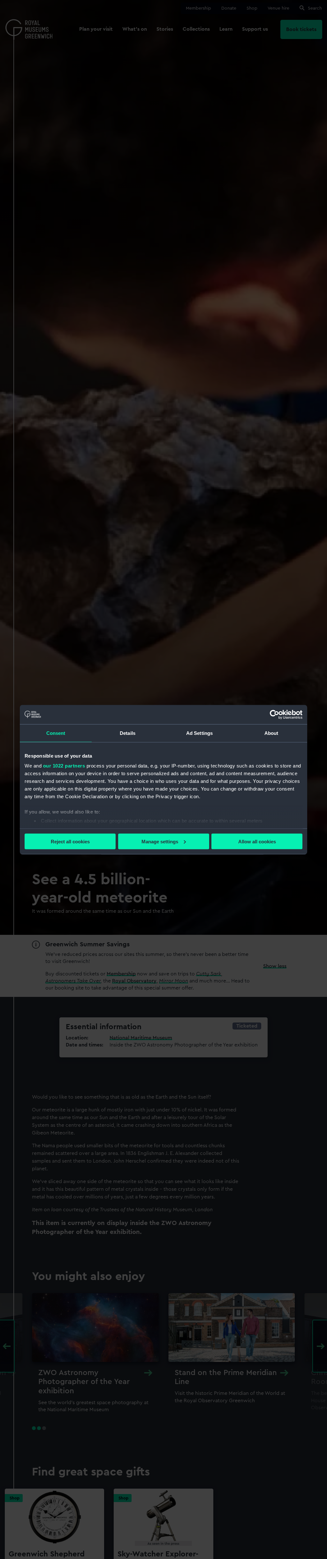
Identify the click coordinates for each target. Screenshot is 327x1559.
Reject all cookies (70, 841)
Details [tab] (127, 733)
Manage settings (159, 841)
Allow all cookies (257, 841)
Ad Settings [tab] (199, 733)
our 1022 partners (64, 765)
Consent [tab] (55, 733)
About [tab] (271, 733)
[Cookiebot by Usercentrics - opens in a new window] (274, 714)
